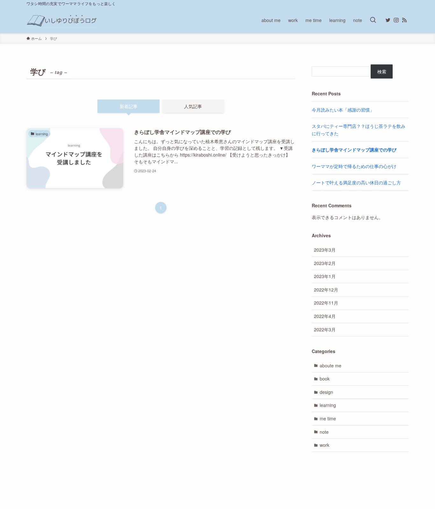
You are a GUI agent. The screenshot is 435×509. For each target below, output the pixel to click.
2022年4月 (325, 316)
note (324, 432)
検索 (381, 71)
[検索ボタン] (373, 20)
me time (328, 418)
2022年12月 (326, 289)
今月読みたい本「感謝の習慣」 (343, 110)
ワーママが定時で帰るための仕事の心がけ (354, 166)
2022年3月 (325, 329)
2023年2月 (325, 263)
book (325, 378)
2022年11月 (326, 302)
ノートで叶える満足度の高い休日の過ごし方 (356, 182)
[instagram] (396, 20)
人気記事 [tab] (193, 106)
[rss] (404, 20)
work (324, 445)
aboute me (330, 365)
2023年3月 (325, 250)
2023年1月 (325, 276)
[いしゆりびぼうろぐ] (61, 20)
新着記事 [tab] (129, 106)
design (326, 392)
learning (328, 405)
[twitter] (388, 20)
